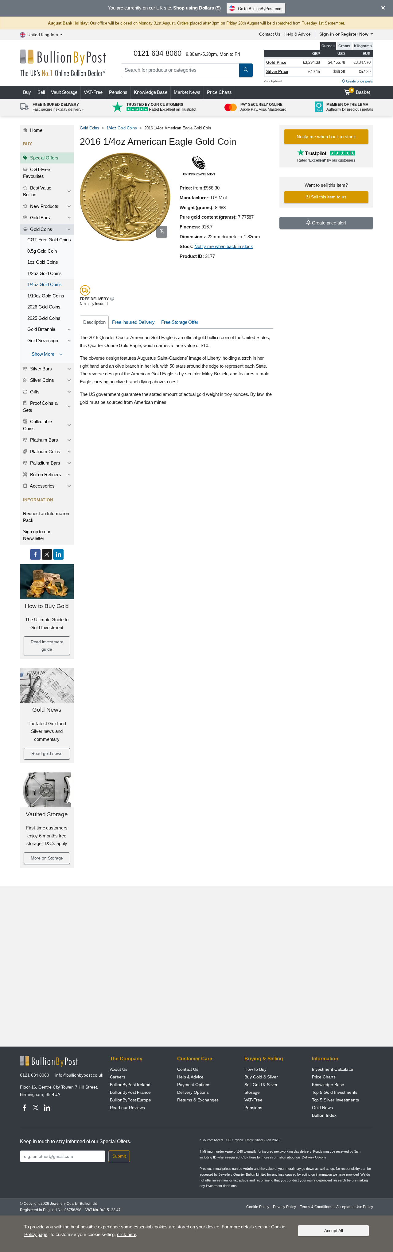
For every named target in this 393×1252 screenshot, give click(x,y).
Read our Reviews (127, 1107)
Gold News (46, 709)
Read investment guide (47, 645)
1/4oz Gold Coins (44, 284)
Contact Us (269, 34)
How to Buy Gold (47, 606)
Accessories (42, 485)
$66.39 (339, 71)
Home (35, 130)
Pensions (118, 92)
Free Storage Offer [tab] (179, 322)
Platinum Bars (43, 439)
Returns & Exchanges (198, 1099)
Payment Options (193, 1084)
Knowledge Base (150, 92)
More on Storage (47, 858)
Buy (27, 92)
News (187, 92)
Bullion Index (324, 1115)
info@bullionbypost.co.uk (79, 1075)
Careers (117, 1076)
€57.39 (365, 71)
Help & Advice (297, 34)
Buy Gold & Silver (261, 1076)
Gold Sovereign (42, 340)
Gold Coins (40, 229)
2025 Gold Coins (43, 318)
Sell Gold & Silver (261, 1084)
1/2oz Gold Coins (44, 273)
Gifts (34, 391)
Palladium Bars (44, 462)
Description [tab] (94, 322)
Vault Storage (64, 92)
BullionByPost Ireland (130, 1084)
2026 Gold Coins (43, 306)
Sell (41, 92)
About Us (118, 1069)
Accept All (333, 1230)
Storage (251, 1092)
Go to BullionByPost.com (260, 8)
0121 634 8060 (34, 1075)
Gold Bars (39, 217)
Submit (119, 1156)
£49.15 (314, 71)
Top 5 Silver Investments (335, 1099)
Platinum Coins (44, 451)
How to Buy (255, 1069)
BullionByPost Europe (130, 1099)
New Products (43, 206)
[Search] (246, 70)
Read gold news (46, 753)
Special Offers (43, 157)
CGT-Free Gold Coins (49, 239)
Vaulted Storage (47, 814)
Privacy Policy (284, 1207)
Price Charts (219, 92)
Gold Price (276, 62)
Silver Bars (40, 368)
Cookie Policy (257, 1207)
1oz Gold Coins (42, 262)
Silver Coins (41, 380)
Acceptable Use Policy (354, 1207)
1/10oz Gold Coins (45, 295)
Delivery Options (193, 1092)
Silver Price (277, 71)
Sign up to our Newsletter (36, 535)
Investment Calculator (333, 1069)
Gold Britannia (41, 329)
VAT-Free (93, 92)
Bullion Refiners (45, 474)
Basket (360, 91)
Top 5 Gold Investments (334, 1092)
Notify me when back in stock (223, 246)
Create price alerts (359, 81)
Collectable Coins (37, 425)
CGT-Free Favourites (36, 173)
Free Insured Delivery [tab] (133, 322)
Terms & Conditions (316, 1207)
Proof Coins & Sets (40, 406)
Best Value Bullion (37, 191)
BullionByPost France (130, 1092)
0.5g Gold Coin (42, 251)
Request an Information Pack (46, 517)
